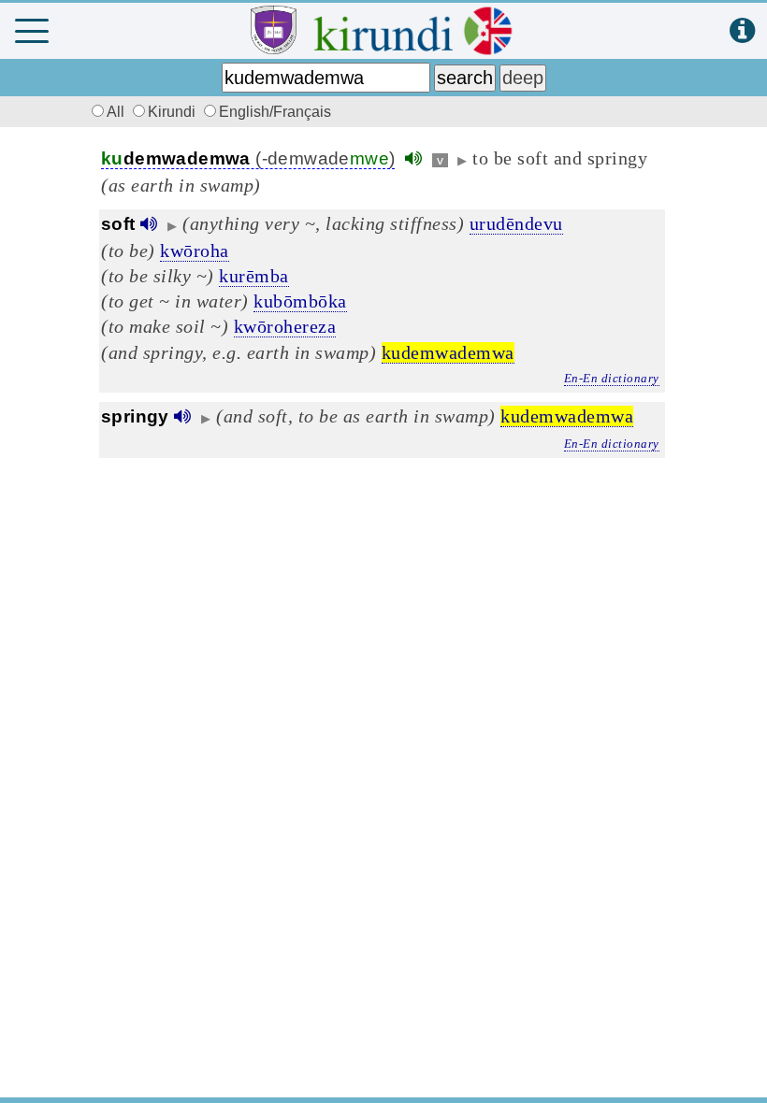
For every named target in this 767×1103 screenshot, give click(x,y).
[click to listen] (413, 158)
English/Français (275, 112)
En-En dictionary (611, 378)
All (117, 112)
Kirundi (173, 112)
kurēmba (254, 275)
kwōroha (194, 250)
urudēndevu (516, 223)
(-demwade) (248, 158)
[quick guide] (742, 31)
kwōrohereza (285, 326)
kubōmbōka (300, 301)
